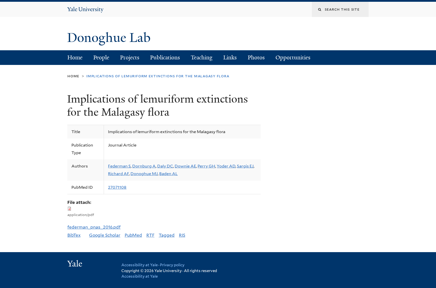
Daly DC (165, 166)
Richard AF (118, 173)
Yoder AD (226, 166)
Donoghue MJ (144, 173)
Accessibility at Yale (139, 265)
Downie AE (185, 166)
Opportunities (293, 57)
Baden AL (168, 173)
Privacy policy (172, 265)
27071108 (117, 187)
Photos (256, 57)
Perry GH (206, 166)
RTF (150, 235)
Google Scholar (104, 235)
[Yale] (75, 264)
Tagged (167, 235)
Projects (129, 57)
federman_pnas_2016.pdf (94, 227)
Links (230, 57)
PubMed (133, 235)
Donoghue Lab (112, 37)
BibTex (73, 235)
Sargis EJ (245, 166)
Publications (165, 57)
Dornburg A (144, 166)
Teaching (201, 57)
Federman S (119, 166)
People (101, 57)
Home (75, 57)
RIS (182, 235)
